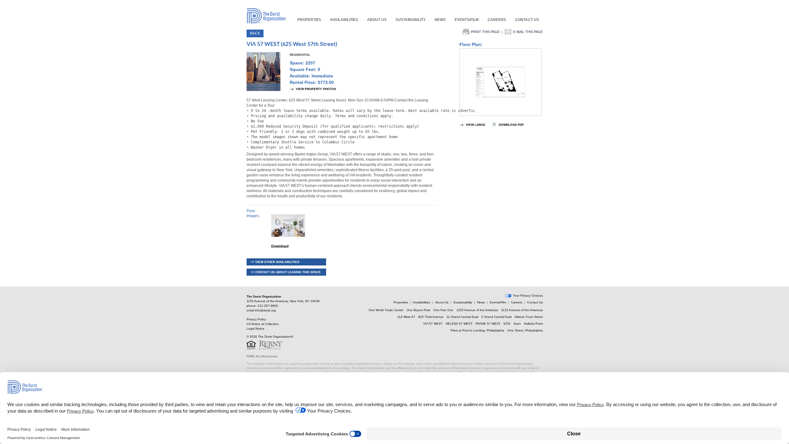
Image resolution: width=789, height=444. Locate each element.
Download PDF (511, 124)
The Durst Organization (266, 15)
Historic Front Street (529, 317)
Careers (497, 20)
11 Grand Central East (462, 317)
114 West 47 (406, 317)
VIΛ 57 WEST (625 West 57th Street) (292, 44)
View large (475, 124)
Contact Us (527, 20)
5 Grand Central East (496, 317)
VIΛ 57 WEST (433, 323)
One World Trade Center (386, 310)
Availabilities (344, 20)
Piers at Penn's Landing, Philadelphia (477, 330)
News (440, 20)
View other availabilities (277, 262)
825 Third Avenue (431, 317)
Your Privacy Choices (528, 295)
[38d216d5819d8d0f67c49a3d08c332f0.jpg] (288, 241)
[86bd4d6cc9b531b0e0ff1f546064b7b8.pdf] (500, 82)
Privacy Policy (256, 319)
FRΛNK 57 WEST (488, 323)
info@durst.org (265, 310)
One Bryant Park (418, 310)
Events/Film (467, 20)
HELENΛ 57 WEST (459, 323)
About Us (376, 20)
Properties (309, 20)
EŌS (507, 323)
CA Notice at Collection (263, 324)
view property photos (316, 89)
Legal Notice (255, 328)
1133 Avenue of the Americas (522, 310)
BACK (255, 33)
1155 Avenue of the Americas (477, 310)
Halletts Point (533, 323)
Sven (517, 323)
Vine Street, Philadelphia (525, 330)
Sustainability (410, 20)
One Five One (443, 310)
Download (279, 246)
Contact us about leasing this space (288, 272)
